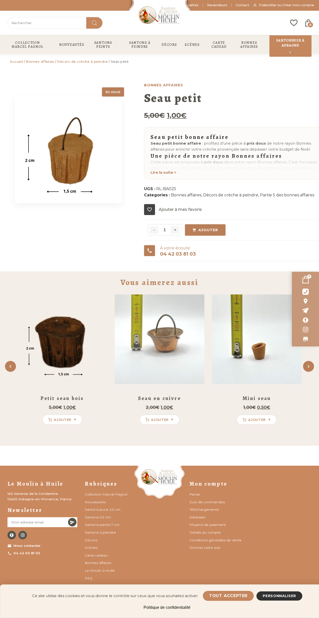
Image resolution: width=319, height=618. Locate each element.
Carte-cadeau (96, 555)
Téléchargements (204, 509)
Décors (91, 540)
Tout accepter (228, 595)
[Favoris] (294, 22)
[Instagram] (305, 329)
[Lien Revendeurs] (305, 339)
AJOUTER (208, 230)
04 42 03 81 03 (26, 553)
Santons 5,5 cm (98, 517)
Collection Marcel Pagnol (106, 494)
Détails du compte (205, 532)
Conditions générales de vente (215, 540)
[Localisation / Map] (305, 301)
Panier (194, 494)
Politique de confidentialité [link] (167, 607)
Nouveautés (95, 502)
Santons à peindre (100, 532)
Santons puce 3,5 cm (102, 509)
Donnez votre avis (204, 548)
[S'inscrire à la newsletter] (72, 522)
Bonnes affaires (40, 61)
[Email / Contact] (305, 310)
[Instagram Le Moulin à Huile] (22, 535)
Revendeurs (217, 5)
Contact (242, 5)
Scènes (91, 548)
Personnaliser (279, 596)
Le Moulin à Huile (100, 570)
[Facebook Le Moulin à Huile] (11, 535)
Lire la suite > (163, 172)
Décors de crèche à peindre (82, 61)
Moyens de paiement (207, 525)
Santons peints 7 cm (102, 525)
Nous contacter (27, 546)
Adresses (197, 517)
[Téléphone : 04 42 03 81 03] (305, 291)
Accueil (16, 61)
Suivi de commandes (207, 502)
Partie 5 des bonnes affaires (287, 195)
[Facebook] (305, 320)
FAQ (88, 578)
